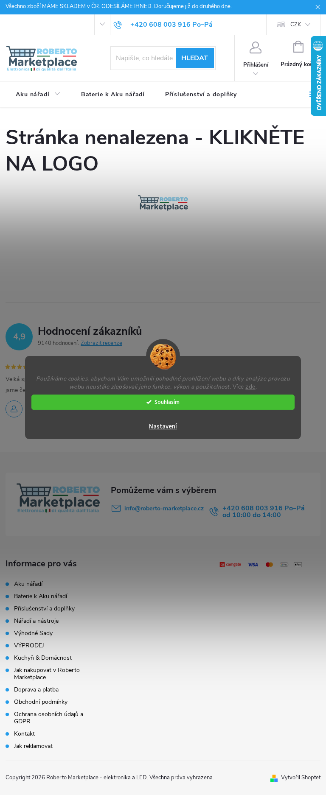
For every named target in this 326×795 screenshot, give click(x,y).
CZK (295, 24)
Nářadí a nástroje (36, 621)
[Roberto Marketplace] (163, 202)
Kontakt (24, 734)
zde (250, 387)
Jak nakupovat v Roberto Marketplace (47, 673)
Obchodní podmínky (40, 702)
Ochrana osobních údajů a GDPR (48, 717)
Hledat (194, 58)
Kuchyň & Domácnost (43, 658)
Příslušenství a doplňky (44, 609)
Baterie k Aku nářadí (40, 596)
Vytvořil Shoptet (300, 777)
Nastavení (163, 426)
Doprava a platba (36, 690)
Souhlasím (167, 402)
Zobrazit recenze (101, 343)
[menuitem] (38, 94)
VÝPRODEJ (29, 645)
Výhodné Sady (33, 633)
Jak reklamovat (33, 746)
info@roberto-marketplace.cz (164, 508)
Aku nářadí (28, 584)
